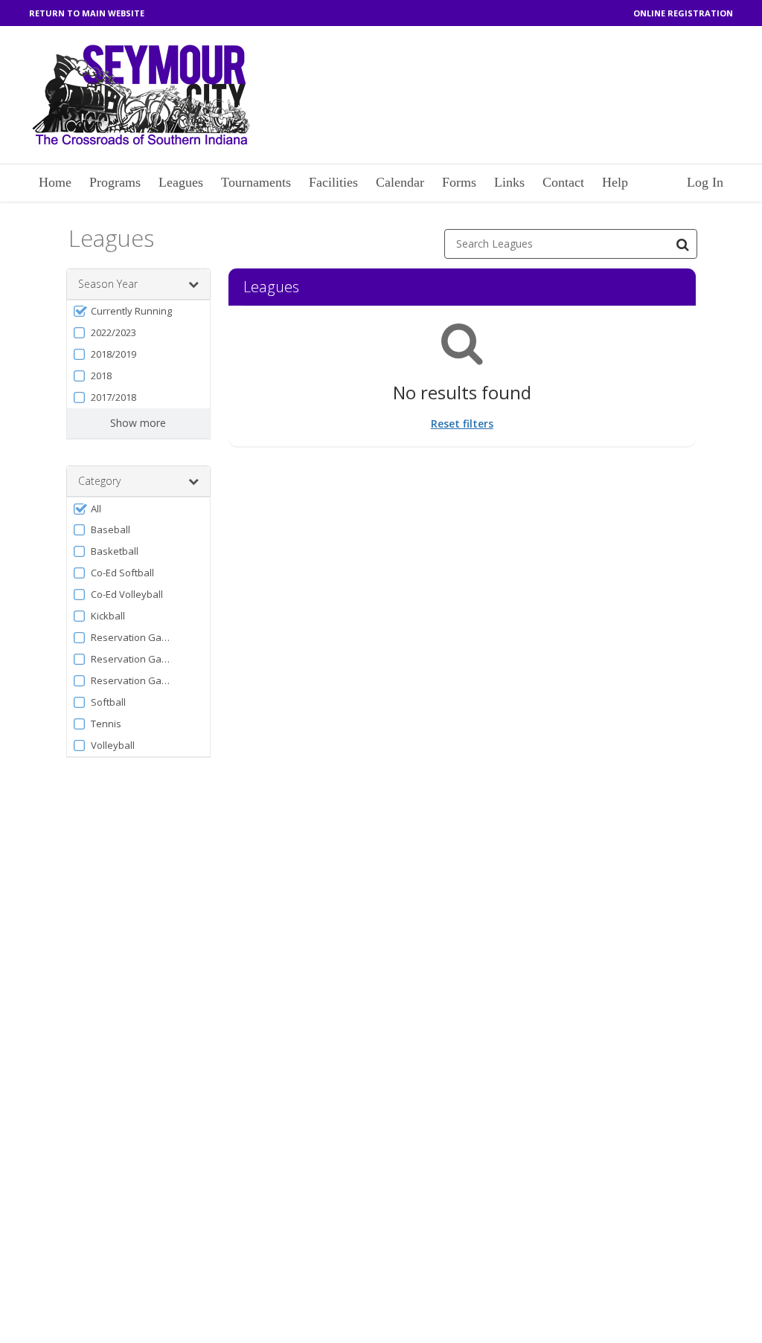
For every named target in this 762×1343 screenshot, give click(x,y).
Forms (459, 182)
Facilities (333, 182)
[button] (138, 311)
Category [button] (99, 481)
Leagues (181, 182)
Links (509, 182)
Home (55, 182)
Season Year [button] (108, 284)
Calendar (400, 182)
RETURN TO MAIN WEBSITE (86, 13)
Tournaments (256, 182)
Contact (563, 182)
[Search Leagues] (682, 244)
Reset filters (462, 423)
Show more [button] (138, 423)
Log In (705, 182)
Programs (115, 182)
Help (615, 182)
